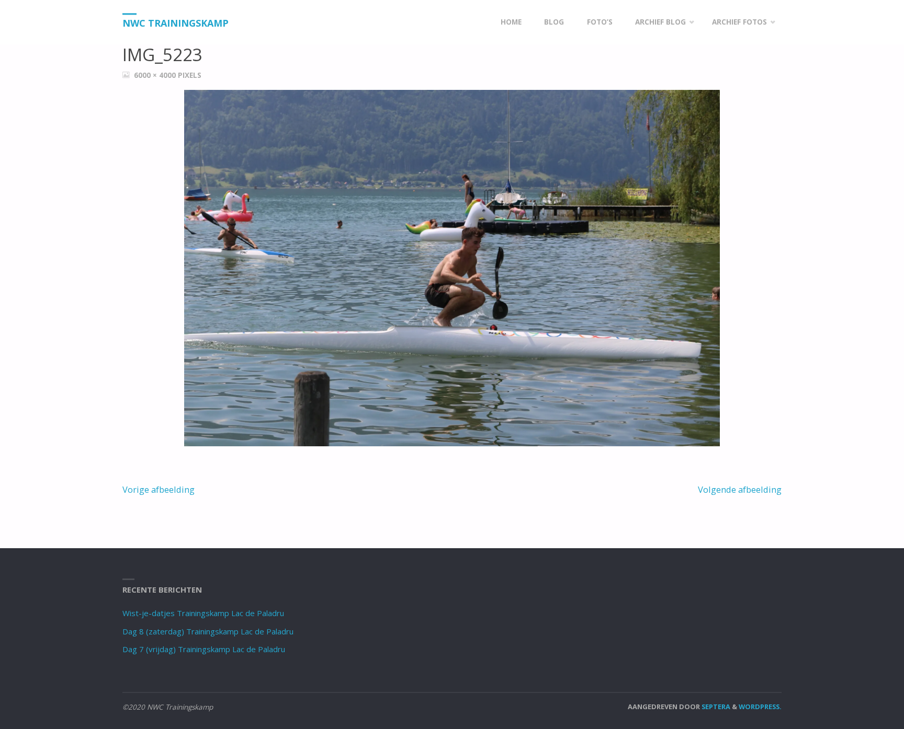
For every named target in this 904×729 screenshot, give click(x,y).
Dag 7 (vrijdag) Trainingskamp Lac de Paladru (203, 649)
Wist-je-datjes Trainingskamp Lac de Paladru (203, 613)
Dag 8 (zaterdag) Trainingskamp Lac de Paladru (207, 631)
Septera (715, 706)
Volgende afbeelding (740, 489)
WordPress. (760, 706)
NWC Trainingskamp (175, 23)
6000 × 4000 (156, 75)
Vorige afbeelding (158, 489)
